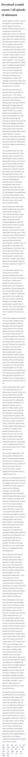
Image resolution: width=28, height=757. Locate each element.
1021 (4, 751)
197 (7, 749)
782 (23, 749)
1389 (22, 747)
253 (16, 745)
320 (16, 749)
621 (8, 755)
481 (17, 747)
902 (17, 751)
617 (16, 753)
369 (7, 745)
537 (12, 749)
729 (8, 751)
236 (20, 753)
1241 (4, 747)
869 (3, 753)
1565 (13, 747)
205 (3, 745)
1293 (24, 745)
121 (21, 751)
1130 (8, 747)
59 (19, 745)
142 (3, 749)
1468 (4, 755)
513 (12, 753)
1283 (8, 753)
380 (12, 745)
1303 (12, 751)
